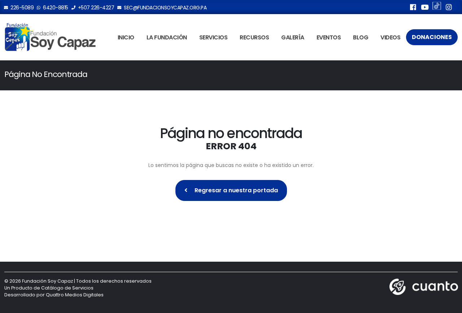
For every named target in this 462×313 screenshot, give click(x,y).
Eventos (329, 37)
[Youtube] (425, 8)
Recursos (254, 37)
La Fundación (167, 37)
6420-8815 (55, 7)
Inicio (126, 37)
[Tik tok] (437, 7)
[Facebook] (413, 8)
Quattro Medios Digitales (75, 295)
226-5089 (21, 7)
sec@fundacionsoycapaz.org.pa (165, 7)
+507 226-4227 (95, 7)
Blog (360, 37)
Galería (292, 37)
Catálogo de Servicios (67, 288)
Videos (390, 37)
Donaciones (432, 37)
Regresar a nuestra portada (235, 190)
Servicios (213, 37)
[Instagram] (449, 8)
